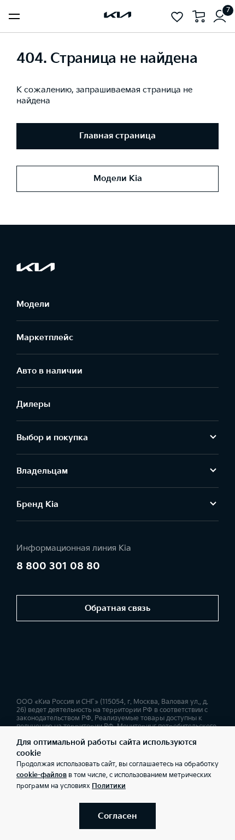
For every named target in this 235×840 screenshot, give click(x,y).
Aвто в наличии (49, 371)
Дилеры (33, 404)
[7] (219, 16)
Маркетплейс (44, 337)
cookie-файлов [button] (41, 775)
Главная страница (117, 136)
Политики (109, 786)
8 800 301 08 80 (58, 566)
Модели (33, 304)
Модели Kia (117, 178)
